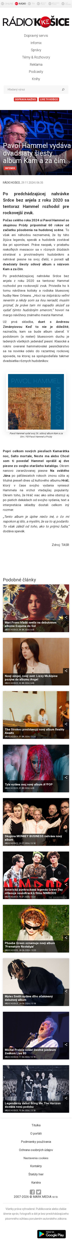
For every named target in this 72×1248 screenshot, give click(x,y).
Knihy (36, 79)
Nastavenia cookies (36, 1158)
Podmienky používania (36, 1142)
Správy (36, 50)
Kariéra (36, 1182)
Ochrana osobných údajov (36, 1150)
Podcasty (36, 72)
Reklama (36, 64)
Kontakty (36, 1166)
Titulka (36, 1125)
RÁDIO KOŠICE (11, 182)
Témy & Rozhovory (36, 57)
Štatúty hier (36, 1174)
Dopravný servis (36, 36)
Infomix (36, 43)
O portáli (36, 1133)
